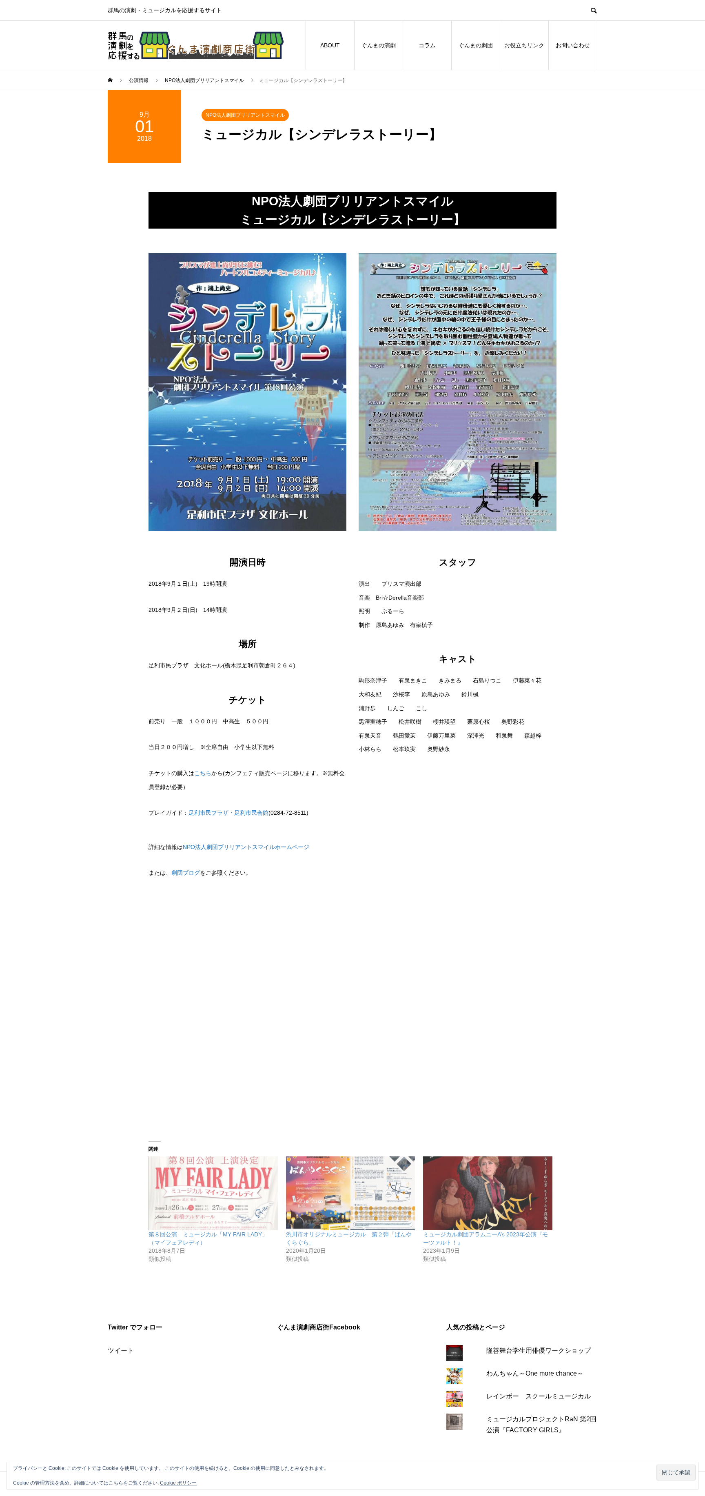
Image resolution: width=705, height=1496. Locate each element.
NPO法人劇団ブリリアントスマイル (245, 115)
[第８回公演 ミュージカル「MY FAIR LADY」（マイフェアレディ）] (213, 1193)
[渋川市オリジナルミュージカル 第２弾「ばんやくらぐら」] (350, 1193)
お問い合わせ (573, 45)
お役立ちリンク (524, 45)
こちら (202, 773)
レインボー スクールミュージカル (538, 1396)
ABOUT (330, 45)
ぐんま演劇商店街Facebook (318, 1327)
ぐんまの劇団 (476, 45)
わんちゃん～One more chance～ (534, 1373)
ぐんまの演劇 (378, 45)
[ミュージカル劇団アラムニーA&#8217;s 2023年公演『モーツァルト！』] (487, 1193)
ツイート (121, 1350)
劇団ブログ (185, 872)
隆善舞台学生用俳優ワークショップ (538, 1350)
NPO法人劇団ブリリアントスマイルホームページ (246, 847)
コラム (427, 45)
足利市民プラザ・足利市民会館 (228, 812)
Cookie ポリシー (178, 1483)
